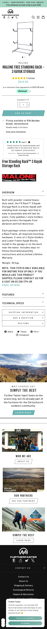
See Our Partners (23, 501)
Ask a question (23, 318)
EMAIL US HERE (11, 285)
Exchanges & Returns (23, 589)
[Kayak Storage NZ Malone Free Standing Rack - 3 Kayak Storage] (19, 180)
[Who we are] (23, 440)
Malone (24, 63)
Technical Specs (13, 303)
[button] (19, 78)
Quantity (23, 100)
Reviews (23, 323)
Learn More (24, 412)
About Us (23, 461)
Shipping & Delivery (23, 585)
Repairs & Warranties (23, 594)
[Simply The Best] (23, 519)
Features (8, 294)
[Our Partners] (23, 480)
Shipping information (23, 312)
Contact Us (22, 568)
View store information (16, 132)
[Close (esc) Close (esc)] (23, 38)
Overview (8, 192)
